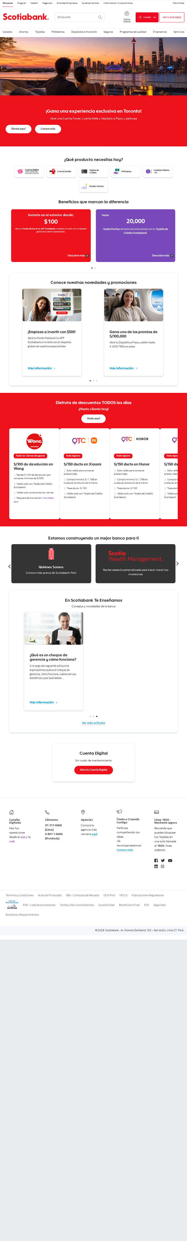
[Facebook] (156, 861)
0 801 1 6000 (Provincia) (54, 836)
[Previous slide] (15, 474)
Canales (7, 32)
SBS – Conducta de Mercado (82, 895)
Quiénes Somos (90, 3)
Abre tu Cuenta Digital (93, 770)
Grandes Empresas (67, 3)
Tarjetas (40, 32)
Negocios (47, 3)
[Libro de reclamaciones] (12, 908)
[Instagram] (162, 867)
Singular (21, 3)
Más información (40, 368)
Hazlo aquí (93, 418)
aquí (94, 834)
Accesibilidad (106, 905)
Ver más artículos (93, 723)
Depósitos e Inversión (84, 32)
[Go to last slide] (9, 566)
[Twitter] (163, 861)
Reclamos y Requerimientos (22, 915)
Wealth (34, 3)
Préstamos (58, 32)
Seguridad (159, 905)
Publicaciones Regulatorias (148, 895)
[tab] (87, 146)
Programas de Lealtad (133, 32)
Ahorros (23, 32)
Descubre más (12, 255)
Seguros (108, 32)
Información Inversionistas (118, 3)
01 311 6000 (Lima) (53, 827)
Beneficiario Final (129, 905)
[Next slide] (172, 474)
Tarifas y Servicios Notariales (77, 905)
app (22, 837)
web (12, 841)
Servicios (179, 32)
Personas (8, 3)
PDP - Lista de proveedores (39, 905)
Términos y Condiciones (20, 895)
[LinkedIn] (156, 867)
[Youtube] (170, 861)
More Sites (178, 3)
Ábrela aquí (18, 129)
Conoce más (48, 129)
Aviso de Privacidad (50, 895)
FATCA (123, 895)
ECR (146, 905)
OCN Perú (109, 895)
